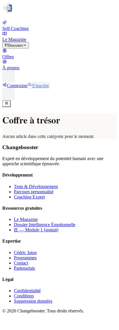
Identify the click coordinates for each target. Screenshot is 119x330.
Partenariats (24, 268)
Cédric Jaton (25, 252)
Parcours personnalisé (33, 191)
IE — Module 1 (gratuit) (36, 229)
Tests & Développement (36, 186)
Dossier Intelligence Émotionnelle (44, 224)
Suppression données (33, 301)
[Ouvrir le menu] (6, 103)
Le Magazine (26, 219)
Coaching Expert (29, 196)
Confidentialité (27, 290)
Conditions (24, 295)
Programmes (25, 257)
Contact (21, 262)
